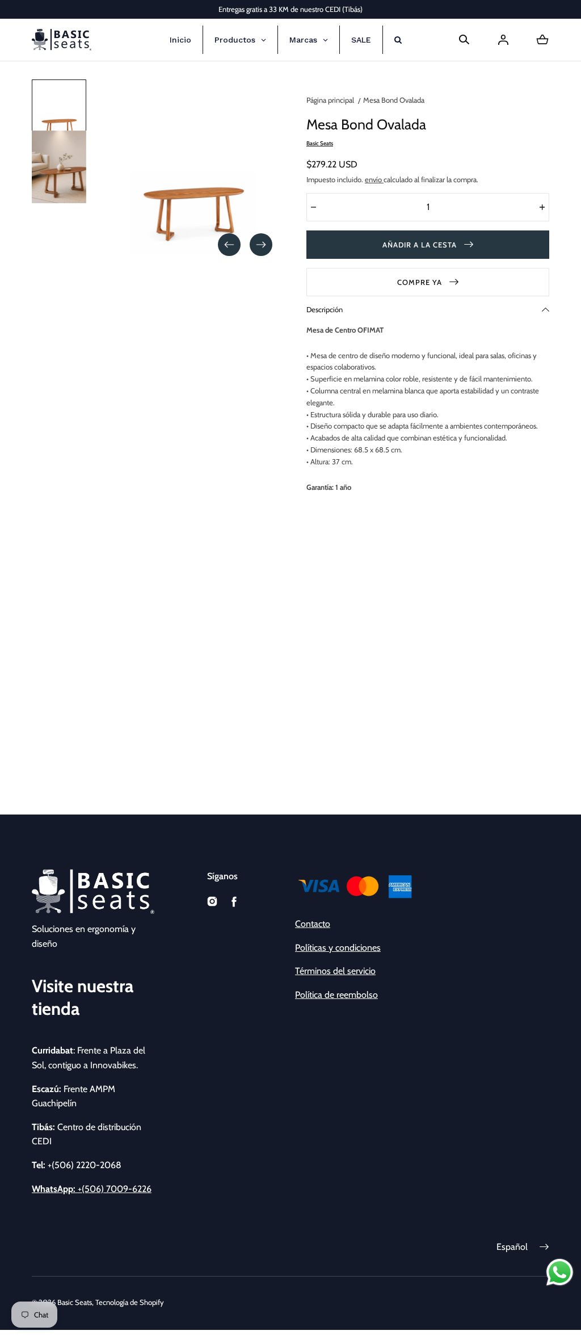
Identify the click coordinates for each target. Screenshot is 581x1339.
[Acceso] (503, 40)
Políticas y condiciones (338, 947)
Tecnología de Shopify (129, 1302)
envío (374, 179)
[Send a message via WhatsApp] (559, 1272)
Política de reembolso (336, 994)
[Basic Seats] (61, 40)
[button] (464, 40)
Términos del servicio (335, 971)
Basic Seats (74, 1302)
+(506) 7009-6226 (91, 1188)
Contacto (312, 923)
